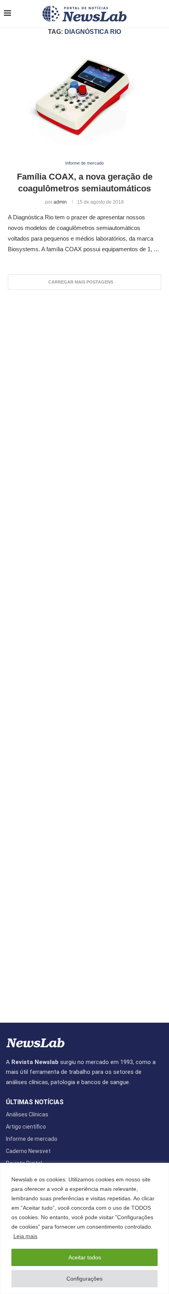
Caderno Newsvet (28, 1151)
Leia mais (25, 1236)
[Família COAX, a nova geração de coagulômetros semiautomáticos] (84, 98)
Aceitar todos (84, 1257)
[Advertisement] (84, 652)
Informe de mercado (31, 1139)
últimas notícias (35, 1102)
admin (60, 202)
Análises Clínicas (27, 1114)
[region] (84, 1228)
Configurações (84, 1278)
